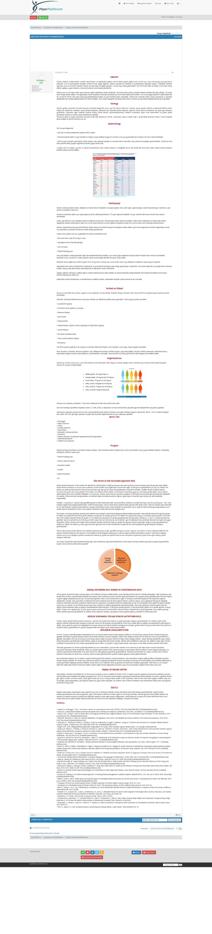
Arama (158, 3)
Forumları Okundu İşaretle (93, 857)
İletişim (137, 852)
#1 (172, 72)
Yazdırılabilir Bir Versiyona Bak (40, 828)
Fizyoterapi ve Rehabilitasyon (53, 27)
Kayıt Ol (44, 17)
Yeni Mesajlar (129, 3)
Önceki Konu (36, 819)
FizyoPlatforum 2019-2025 (37, 864)
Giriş (34, 17)
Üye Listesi (170, 3)
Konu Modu (177, 37)
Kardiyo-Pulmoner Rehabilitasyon (77, 27)
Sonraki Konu (47, 819)
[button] (178, 3)
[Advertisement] (106, 54)
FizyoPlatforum (36, 27)
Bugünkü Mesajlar (145, 3)
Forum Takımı (150, 852)
